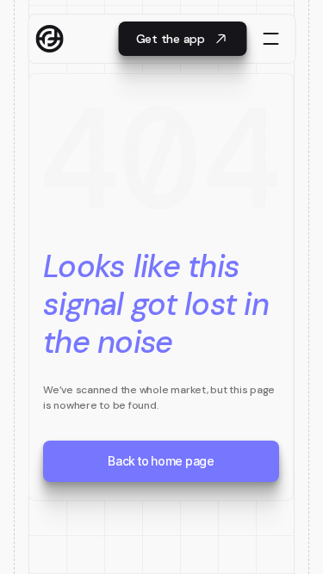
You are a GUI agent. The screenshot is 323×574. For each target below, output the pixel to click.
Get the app (170, 38)
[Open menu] (270, 39)
